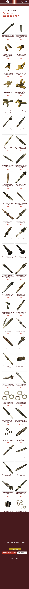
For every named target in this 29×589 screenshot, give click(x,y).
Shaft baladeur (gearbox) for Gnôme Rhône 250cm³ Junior (8, 421)
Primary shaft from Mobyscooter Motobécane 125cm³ (8, 276)
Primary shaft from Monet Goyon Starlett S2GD (21, 276)
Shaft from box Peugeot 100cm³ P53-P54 (21, 457)
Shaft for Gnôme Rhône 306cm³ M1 (8, 457)
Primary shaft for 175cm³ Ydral (8, 204)
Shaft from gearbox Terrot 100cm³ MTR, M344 (21, 475)
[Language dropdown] (26, 2)
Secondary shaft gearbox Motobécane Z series (21, 385)
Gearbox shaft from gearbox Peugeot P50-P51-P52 (21, 148)
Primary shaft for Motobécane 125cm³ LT (21, 239)
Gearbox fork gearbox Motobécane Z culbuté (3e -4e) (21, 111)
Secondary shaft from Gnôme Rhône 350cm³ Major (21, 366)
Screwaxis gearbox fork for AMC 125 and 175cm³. (8, 313)
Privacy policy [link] (14, 558)
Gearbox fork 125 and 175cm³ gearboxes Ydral (21, 55)
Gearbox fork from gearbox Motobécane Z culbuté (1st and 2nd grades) (21, 92)
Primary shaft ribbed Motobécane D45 (21, 295)
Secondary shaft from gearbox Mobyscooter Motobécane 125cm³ (8, 366)
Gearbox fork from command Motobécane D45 (8, 92)
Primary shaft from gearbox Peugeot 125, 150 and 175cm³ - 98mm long (8, 257)
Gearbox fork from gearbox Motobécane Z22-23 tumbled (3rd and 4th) (8, 111)
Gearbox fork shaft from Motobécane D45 (21, 129)
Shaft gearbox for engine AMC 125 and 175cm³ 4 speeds (21, 493)
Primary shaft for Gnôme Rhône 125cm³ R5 (21, 222)
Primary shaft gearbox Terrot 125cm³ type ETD (8, 295)
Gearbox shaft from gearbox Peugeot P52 (8, 166)
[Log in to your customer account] (18, 2)
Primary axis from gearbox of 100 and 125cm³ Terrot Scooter (21, 166)
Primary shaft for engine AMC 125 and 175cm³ (21, 204)
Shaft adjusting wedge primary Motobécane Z (8, 403)
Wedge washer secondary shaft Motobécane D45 (21, 512)
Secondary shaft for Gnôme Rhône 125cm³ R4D (8, 348)
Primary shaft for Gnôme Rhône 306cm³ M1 (8, 239)
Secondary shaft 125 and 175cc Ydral (21, 313)
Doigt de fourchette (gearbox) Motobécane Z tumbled (8, 55)
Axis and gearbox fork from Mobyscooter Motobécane (8, 36)
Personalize (22, 552)
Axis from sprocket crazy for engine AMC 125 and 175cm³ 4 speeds (21, 36)
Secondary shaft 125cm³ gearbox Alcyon (8, 331)
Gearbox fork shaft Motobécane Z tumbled (8, 148)
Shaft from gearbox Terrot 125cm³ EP (8, 493)
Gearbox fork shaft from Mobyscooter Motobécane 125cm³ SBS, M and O (8, 129)
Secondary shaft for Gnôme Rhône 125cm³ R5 (21, 348)
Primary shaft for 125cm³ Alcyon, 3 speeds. (21, 185)
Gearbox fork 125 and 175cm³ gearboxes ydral (8, 74)
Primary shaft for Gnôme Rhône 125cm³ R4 (8, 222)
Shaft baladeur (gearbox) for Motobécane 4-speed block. (21, 421)
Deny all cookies (10, 552)
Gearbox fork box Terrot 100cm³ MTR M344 (21, 74)
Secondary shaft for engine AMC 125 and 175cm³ (21, 331)
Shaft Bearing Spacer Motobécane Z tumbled (8, 440)
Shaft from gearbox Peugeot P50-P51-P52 (8, 475)
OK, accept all (15, 549)
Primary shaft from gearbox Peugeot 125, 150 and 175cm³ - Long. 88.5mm (21, 257)
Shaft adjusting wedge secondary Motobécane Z (21, 403)
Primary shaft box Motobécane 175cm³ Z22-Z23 (8, 185)
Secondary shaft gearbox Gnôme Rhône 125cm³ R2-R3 (8, 385)
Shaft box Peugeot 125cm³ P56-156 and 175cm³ (21, 440)
